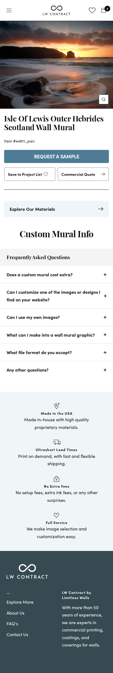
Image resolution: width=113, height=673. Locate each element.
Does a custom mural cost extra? (40, 274)
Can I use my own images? (33, 317)
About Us (15, 613)
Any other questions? (28, 370)
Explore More (20, 602)
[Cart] (103, 10)
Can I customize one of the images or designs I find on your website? (53, 295)
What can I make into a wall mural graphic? (51, 335)
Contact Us (17, 634)
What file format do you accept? (39, 352)
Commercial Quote (78, 174)
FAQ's (12, 623)
